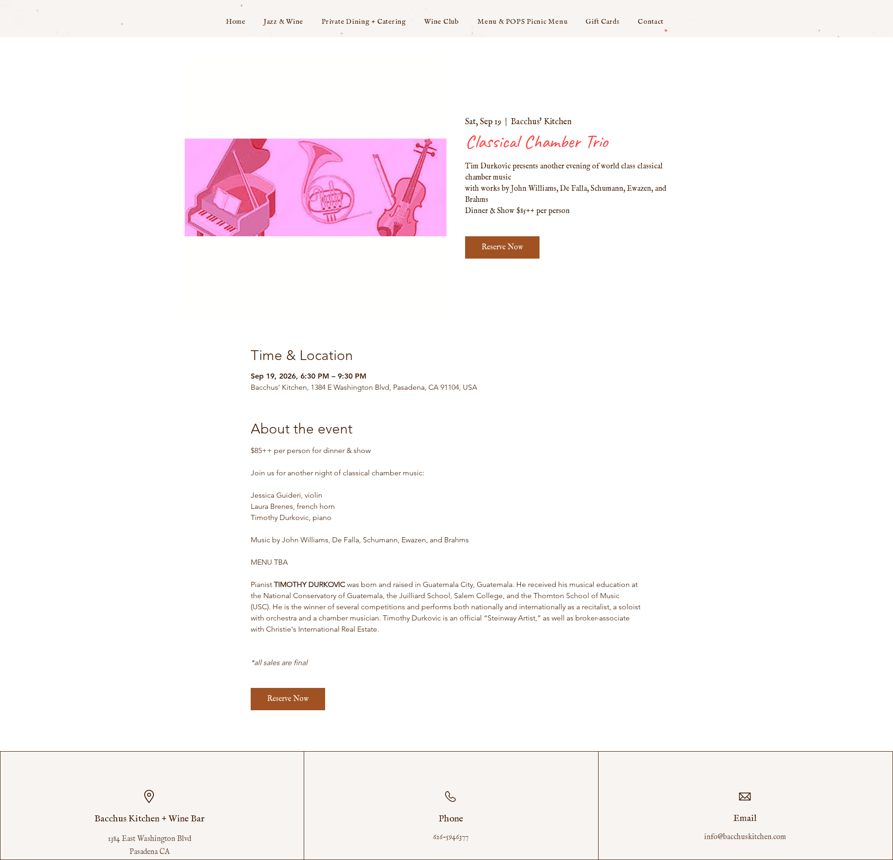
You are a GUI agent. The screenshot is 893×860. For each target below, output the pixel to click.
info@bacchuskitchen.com (745, 837)
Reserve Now (502, 247)
